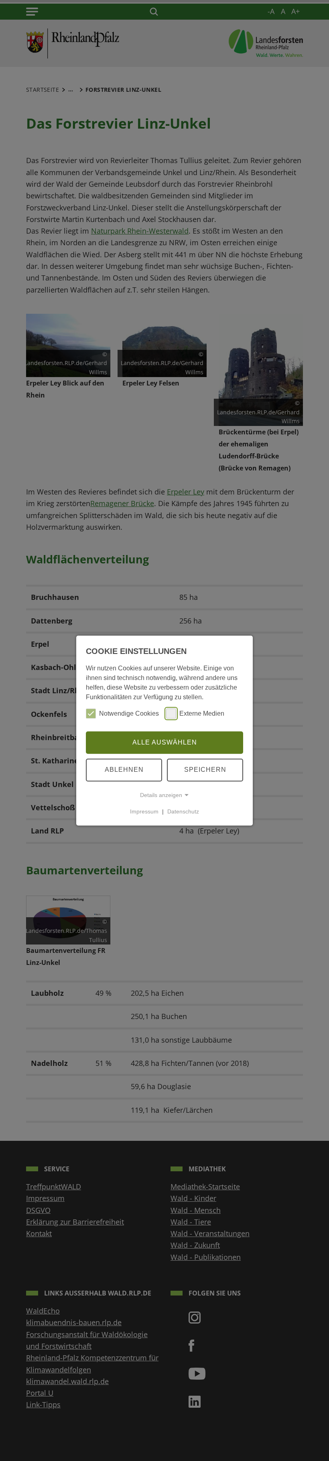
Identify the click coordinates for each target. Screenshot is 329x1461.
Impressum (144, 811)
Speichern (205, 769)
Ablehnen (124, 769)
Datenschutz (183, 811)
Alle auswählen (164, 742)
